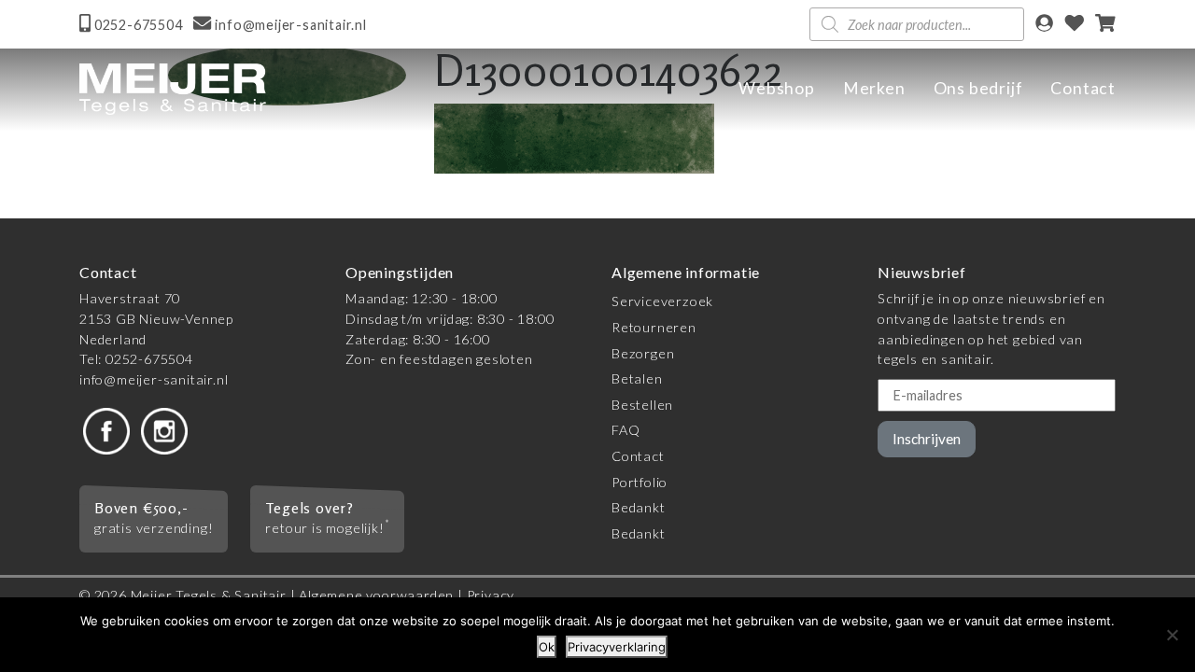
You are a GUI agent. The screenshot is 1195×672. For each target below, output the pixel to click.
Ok (547, 646)
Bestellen (642, 405)
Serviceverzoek (662, 301)
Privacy (491, 595)
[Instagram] (164, 430)
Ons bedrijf (978, 88)
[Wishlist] (1074, 25)
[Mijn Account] (1044, 25)
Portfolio (640, 482)
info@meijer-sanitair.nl (153, 379)
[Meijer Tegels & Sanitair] (172, 89)
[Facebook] (106, 430)
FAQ (626, 430)
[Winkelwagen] (1105, 25)
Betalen (637, 378)
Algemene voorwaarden (376, 595)
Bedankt (639, 507)
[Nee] (1171, 634)
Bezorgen (643, 353)
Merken (874, 88)
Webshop (776, 88)
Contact (1083, 88)
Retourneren (654, 327)
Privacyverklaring (617, 646)
